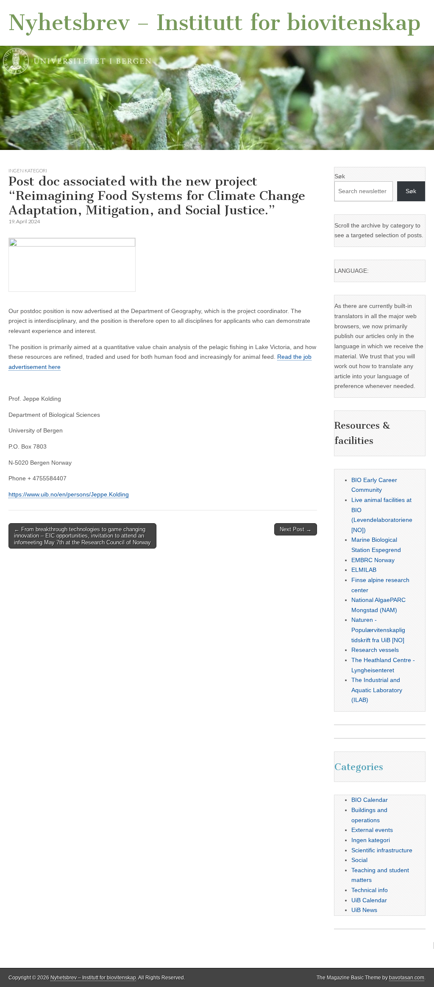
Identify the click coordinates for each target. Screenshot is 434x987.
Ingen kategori (27, 170)
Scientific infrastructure (381, 850)
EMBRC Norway (373, 560)
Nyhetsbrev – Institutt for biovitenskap (214, 23)
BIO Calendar (369, 799)
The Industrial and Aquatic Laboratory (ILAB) (376, 689)
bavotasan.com (406, 978)
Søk (339, 176)
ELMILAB (363, 569)
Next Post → (296, 529)
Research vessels (375, 649)
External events (372, 829)
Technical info (369, 890)
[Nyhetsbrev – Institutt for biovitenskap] (217, 75)
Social (359, 860)
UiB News (364, 910)
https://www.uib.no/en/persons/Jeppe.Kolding (68, 494)
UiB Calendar (369, 900)
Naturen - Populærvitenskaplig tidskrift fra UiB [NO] (378, 629)
